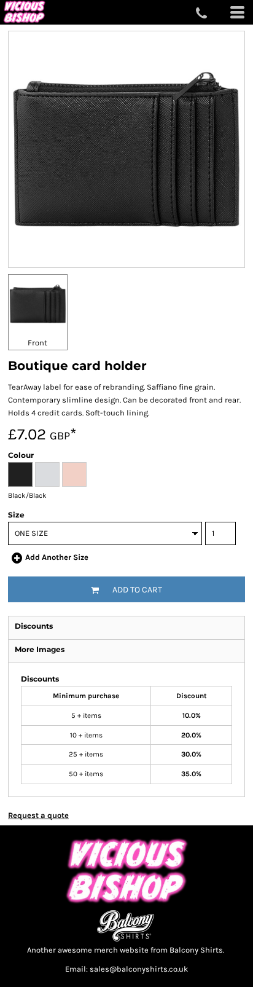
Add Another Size (56, 557)
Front (37, 342)
